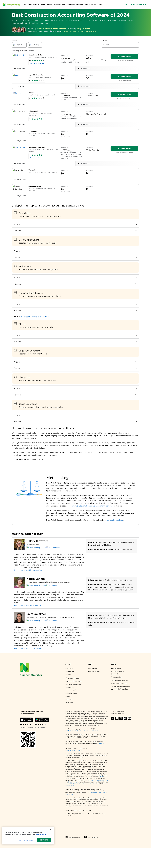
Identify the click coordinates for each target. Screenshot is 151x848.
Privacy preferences (119, 683)
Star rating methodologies (71, 689)
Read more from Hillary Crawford (28, 570)
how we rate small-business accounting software (92, 506)
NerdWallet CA (93, 837)
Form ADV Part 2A (102, 780)
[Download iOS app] (26, 720)
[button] (44, 60)
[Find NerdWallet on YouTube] (117, 718)
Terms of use (116, 668)
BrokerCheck (69, 785)
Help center (92, 668)
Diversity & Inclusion (73, 681)
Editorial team (71, 693)
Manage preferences (25, 840)
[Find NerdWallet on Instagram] (121, 718)
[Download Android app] (42, 720)
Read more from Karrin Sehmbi (27, 605)
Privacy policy (116, 677)
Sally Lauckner (83, 29)
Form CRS (91, 780)
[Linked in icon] (53, 547)
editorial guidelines (114, 520)
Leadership (69, 671)
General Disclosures (79, 784)
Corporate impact (72, 678)
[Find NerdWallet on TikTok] (129, 718)
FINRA (101, 777)
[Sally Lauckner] (23, 29)
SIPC (105, 777)
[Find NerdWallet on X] (112, 718)
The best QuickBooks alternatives (34, 317)
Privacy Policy (73, 782)
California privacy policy (120, 680)
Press (67, 696)
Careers (68, 675)
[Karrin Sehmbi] (19, 29)
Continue (44, 840)
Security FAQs (94, 671)
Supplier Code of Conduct (117, 673)
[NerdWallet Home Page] (11, 4)
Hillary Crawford (44, 29)
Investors (69, 703)
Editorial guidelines (73, 684)
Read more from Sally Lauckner (27, 648)
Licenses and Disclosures (91, 731)
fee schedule (91, 784)
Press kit (68, 699)
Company (69, 668)
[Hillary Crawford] (14, 29)
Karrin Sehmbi (59, 29)
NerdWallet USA (74, 837)
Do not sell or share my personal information (120, 688)
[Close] (50, 829)
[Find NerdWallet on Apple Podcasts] (125, 718)
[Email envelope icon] (36, 547)
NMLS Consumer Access (73, 731)
